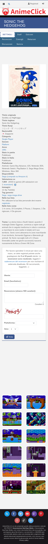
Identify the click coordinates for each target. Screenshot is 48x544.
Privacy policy (23, 540)
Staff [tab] (19, 35)
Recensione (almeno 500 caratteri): (20, 291)
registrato (6, 203)
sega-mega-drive (14, 195)
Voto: (6, 329)
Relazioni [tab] (32, 39)
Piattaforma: (9, 323)
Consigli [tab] (19, 39)
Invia (10, 337)
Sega (4, 195)
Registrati (34, 4)
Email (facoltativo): (12, 281)
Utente (7, 275)
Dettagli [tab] (7, 35)
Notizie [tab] (20, 44)
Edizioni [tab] (29, 35)
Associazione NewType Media (23, 528)
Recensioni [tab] (7, 39)
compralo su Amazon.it (17, 176)
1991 (4, 150)
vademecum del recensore (15, 261)
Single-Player (7, 139)
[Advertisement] (24, 367)
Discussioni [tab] (7, 44)
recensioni (8, 184)
